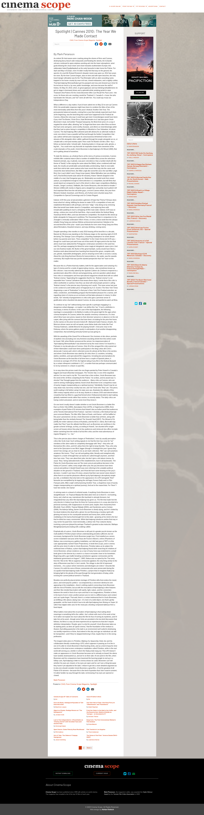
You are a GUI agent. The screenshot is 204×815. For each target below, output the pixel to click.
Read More (131, 149)
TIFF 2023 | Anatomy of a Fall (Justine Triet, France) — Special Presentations (139, 242)
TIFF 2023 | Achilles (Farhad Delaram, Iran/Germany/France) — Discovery (139, 205)
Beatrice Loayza (60, 707)
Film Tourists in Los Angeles (95, 729)
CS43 (71, 40)
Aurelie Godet (133, 247)
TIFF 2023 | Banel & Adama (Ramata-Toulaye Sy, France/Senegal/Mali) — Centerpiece (137, 267)
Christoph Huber (60, 726)
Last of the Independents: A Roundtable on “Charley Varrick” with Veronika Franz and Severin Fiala (68, 721)
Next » (89, 748)
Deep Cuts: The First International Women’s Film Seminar (101, 721)
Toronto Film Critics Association (123, 794)
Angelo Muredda (134, 209)
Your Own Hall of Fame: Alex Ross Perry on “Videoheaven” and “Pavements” (100, 703)
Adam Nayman (93, 707)
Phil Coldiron (59, 732)
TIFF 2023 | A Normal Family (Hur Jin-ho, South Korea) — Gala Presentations (139, 179)
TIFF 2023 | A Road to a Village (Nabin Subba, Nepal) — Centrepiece (138, 192)
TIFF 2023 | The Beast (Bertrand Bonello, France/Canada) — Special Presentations (139, 281)
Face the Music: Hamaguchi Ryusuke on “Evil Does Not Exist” (68, 703)
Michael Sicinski (134, 183)
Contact (162, 6)
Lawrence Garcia (93, 740)
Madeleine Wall (134, 273)
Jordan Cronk (59, 715)
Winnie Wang (133, 196)
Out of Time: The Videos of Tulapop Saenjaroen (65, 736)
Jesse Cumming (60, 740)
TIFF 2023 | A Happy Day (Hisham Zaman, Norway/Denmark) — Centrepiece (139, 166)
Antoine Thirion (93, 716)
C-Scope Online (115, 6)
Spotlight (99, 40)
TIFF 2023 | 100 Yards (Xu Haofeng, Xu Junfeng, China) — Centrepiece (140, 154)
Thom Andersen (93, 732)
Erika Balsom (92, 724)
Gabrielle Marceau (135, 170)
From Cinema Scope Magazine (84, 40)
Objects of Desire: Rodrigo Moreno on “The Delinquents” (68, 711)
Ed (56, 699)
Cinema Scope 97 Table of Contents (66, 696)
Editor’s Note (132, 144)
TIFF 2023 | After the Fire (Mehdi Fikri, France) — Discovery (139, 217)
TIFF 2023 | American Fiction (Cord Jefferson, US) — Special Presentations (138, 229)
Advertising (153, 6)
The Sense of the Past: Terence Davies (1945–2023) (102, 736)
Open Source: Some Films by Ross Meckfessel (69, 729)
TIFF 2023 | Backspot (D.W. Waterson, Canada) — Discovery (139, 255)
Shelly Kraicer (134, 157)
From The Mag (127, 6)
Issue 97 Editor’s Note (93, 696)
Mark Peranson (59, 680)
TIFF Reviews (140, 6)
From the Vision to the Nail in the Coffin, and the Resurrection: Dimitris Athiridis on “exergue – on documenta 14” (101, 712)
